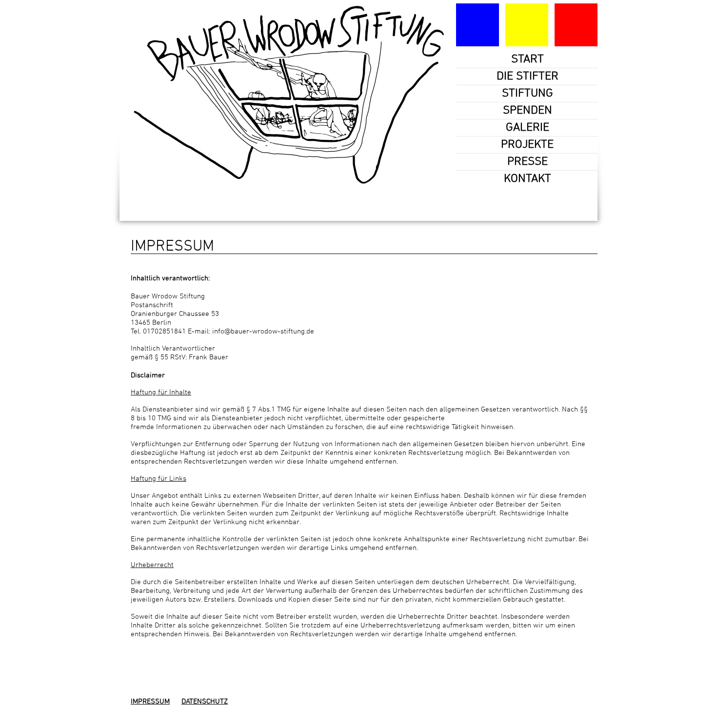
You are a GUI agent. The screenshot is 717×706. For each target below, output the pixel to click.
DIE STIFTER (527, 76)
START (527, 59)
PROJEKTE (527, 145)
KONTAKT (527, 179)
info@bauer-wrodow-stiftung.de (263, 331)
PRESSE (527, 162)
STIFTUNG (527, 93)
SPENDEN (527, 111)
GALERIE (527, 128)
